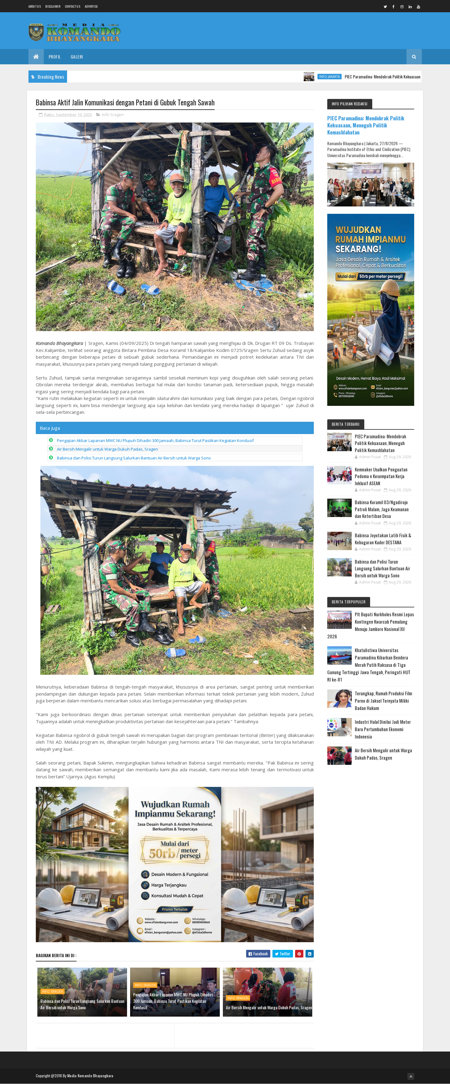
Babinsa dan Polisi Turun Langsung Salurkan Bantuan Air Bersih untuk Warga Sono (134, 458)
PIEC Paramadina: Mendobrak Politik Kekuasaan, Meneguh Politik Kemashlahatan (367, 76)
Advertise (91, 6)
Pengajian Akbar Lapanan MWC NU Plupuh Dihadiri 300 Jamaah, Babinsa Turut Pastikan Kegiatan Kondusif (155, 440)
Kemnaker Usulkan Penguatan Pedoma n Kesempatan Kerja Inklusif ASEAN (381, 476)
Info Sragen (113, 114)
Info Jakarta (288, 76)
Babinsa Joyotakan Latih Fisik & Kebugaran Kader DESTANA (383, 539)
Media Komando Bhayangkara (90, 1075)
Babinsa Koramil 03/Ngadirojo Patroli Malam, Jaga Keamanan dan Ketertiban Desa (382, 509)
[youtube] (418, 6)
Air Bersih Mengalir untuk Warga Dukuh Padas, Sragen (107, 449)
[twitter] (385, 6)
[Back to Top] (410, 1076)
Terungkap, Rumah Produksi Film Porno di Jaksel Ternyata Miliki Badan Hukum (383, 700)
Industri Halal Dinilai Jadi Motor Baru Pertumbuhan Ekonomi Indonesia (383, 729)
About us (34, 6)
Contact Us (72, 6)
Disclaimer (52, 6)
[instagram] (402, 6)
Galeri (77, 56)
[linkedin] (410, 6)
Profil (55, 56)
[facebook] (393, 6)
